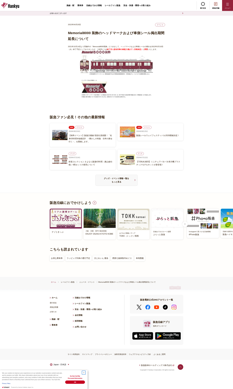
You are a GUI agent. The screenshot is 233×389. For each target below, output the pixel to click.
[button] (227, 5)
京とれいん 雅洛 (101, 258)
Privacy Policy (6, 383)
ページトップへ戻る (180, 367)
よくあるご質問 (159, 354)
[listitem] (116, 224)
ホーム (53, 282)
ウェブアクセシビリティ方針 (140, 354)
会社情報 (79, 315)
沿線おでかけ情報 (94, 5)
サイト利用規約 (74, 354)
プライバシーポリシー (103, 354)
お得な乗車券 (57, 258)
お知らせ (53, 312)
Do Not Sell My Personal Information (75, 377)
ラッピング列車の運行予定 (78, 258)
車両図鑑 (140, 258)
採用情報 (79, 321)
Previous (48, 224)
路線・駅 (70, 5)
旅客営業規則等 (120, 354)
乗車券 (80, 5)
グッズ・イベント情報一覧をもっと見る (116, 180)
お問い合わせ (80, 327)
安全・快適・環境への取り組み (137, 5)
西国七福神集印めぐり (122, 258)
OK (75, 382)
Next (185, 224)
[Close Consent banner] (84, 372)
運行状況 (203, 8)
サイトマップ (87, 354)
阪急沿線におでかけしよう (71, 203)
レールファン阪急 (112, 5)
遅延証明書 (215, 8)
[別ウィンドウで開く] (142, 336)
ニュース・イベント (87, 282)
